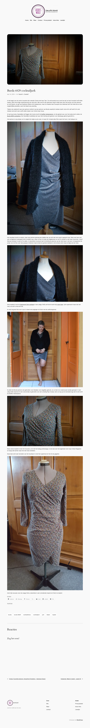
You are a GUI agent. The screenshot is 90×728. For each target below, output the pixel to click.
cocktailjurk (36, 614)
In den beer (60, 304)
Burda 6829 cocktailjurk (14, 116)
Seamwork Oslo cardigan (27, 304)
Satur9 (20, 94)
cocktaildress (27, 614)
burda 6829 (17, 614)
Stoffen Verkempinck (47, 114)
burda (10, 614)
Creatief (26, 94)
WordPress (80, 720)
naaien (54, 614)
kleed (48, 614)
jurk (43, 614)
